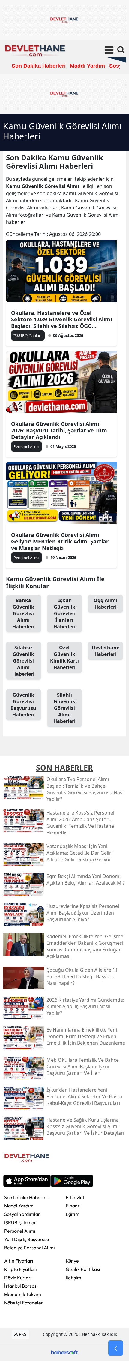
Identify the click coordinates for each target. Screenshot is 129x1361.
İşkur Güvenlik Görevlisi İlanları (64, 613)
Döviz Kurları (18, 1278)
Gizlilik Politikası (83, 1269)
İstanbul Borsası (21, 1286)
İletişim (73, 1278)
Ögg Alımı (105, 603)
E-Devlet (75, 1197)
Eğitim (73, 1214)
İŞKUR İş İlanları (21, 1222)
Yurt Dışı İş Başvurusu (26, 1239)
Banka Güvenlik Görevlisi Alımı (23, 613)
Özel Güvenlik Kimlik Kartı (64, 657)
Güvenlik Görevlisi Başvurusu (23, 705)
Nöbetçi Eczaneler (23, 1303)
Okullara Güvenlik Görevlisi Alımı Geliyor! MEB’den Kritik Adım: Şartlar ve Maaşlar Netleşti (60, 541)
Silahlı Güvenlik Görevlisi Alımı (64, 708)
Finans (73, 1206)
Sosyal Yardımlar (22, 1214)
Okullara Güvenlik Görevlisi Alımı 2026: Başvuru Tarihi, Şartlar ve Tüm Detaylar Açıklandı (59, 430)
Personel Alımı (19, 1231)
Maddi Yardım (19, 1206)
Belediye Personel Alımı (29, 1248)
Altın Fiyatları (18, 1261)
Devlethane (105, 650)
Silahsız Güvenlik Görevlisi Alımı (23, 660)
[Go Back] (115, 1348)
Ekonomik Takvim (22, 1294)
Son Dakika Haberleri (27, 1197)
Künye (72, 1261)
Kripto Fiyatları (20, 1269)
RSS (22, 1334)
